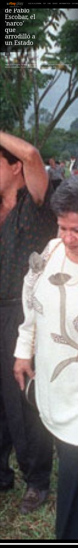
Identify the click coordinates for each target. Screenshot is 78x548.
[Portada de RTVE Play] (16, 4)
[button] (7, 4)
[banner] (18, 4)
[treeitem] (34, 4)
